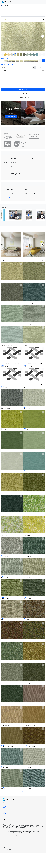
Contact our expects (11, 116)
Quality (4, 805)
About (4, 804)
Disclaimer (5, 845)
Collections (5, 814)
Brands (4, 812)
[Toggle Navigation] (42, 2)
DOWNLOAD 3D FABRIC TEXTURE (24, 97)
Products (4, 813)
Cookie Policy (5, 841)
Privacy (4, 843)
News (4, 807)
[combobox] (25, 11)
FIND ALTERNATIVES (23, 89)
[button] (23, 36)
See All (43, 260)
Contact (4, 806)
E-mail (4, 847)
